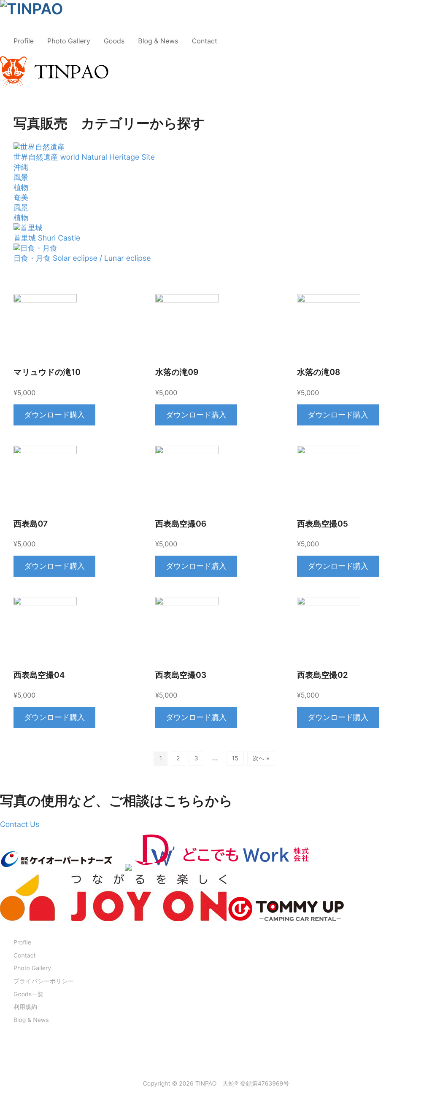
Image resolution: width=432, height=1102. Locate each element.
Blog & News (158, 41)
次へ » (261, 758)
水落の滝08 (318, 372)
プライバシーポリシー (44, 981)
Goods (114, 41)
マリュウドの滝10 (47, 372)
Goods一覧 (28, 994)
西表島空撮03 (180, 675)
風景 (21, 177)
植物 (21, 187)
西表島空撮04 (39, 675)
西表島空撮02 (322, 675)
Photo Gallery (68, 41)
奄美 (21, 197)
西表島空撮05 (322, 524)
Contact (204, 41)
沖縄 (21, 167)
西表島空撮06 (180, 524)
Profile (24, 41)
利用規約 (25, 1007)
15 (235, 758)
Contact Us (19, 824)
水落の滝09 (176, 372)
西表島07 (31, 524)
